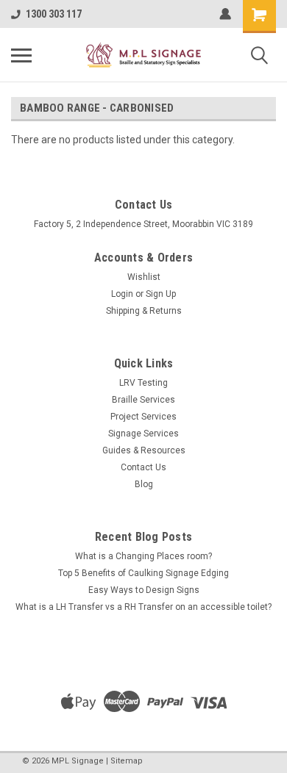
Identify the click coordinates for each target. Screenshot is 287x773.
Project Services (143, 416)
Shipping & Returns (144, 311)
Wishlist (143, 277)
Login (122, 294)
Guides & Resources (143, 450)
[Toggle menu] (21, 55)
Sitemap (126, 761)
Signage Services (143, 433)
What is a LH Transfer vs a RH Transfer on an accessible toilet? (143, 607)
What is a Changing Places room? (143, 556)
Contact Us (143, 467)
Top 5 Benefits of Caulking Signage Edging (143, 573)
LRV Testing (143, 383)
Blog (144, 484)
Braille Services (143, 400)
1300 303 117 (54, 14)
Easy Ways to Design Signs (143, 590)
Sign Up (161, 294)
